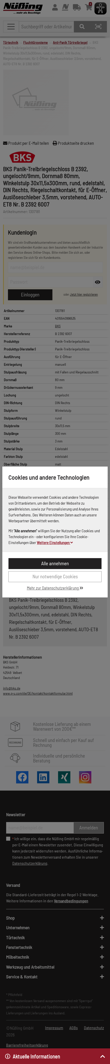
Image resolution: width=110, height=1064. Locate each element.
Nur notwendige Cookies (55, 576)
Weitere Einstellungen (53, 542)
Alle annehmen (55, 563)
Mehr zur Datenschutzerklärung (53, 587)
